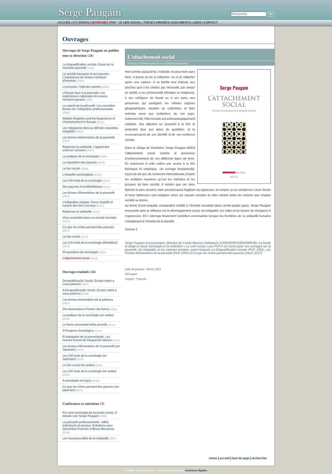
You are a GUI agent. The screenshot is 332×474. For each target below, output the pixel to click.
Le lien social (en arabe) (78, 365)
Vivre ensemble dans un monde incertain (89, 217)
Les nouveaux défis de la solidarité (85, 438)
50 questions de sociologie (80, 252)
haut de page (240, 458)
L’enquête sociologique (77, 174)
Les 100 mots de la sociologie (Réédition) (89, 242)
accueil (224, 458)
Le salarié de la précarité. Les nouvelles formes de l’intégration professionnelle (88, 107)
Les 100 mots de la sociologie (82, 180)
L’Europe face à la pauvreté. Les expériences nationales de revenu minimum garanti (84, 96)
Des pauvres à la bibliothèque (82, 186)
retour (213, 458)
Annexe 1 (131, 229)
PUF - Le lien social (125, 22)
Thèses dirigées (156, 22)
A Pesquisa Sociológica (78, 330)
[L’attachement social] (234, 183)
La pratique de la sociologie (80, 156)
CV (75, 22)
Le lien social (71, 168)
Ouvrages (99, 22)
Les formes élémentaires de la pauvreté (88, 137)
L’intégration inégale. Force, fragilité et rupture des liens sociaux (87, 204)
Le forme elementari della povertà (84, 324)
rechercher (259, 458)
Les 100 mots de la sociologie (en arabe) (89, 371)
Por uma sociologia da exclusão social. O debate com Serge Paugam (89, 414)
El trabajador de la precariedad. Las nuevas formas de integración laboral (87, 338)
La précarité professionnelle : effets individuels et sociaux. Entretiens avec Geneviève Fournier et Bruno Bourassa (88, 425)
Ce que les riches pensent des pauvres (88, 227)
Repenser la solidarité (77, 211)
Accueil (64, 22)
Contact (211, 22)
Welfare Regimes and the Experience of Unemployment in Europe (88, 120)
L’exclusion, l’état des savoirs (81, 86)
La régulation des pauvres (79, 162)
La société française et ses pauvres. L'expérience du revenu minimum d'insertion (86, 77)
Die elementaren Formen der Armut (85, 309)
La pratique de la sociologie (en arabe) (88, 315)
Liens (197, 22)
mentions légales (196, 470)
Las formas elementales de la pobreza (87, 299)
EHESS (84, 22)
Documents (181, 22)
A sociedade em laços (76, 380)
